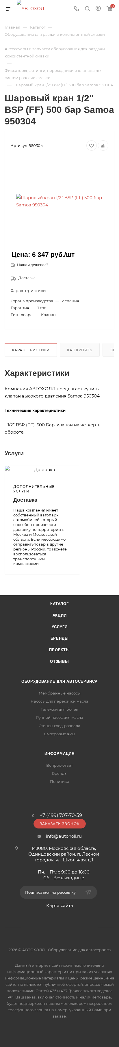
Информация (59, 753)
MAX (81, 928)
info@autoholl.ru (64, 836)
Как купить (79, 350)
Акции (60, 615)
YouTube (67, 928)
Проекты (59, 650)
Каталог (59, 604)
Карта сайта (59, 905)
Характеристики (31, 350)
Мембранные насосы (60, 693)
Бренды (60, 638)
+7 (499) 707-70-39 (61, 815)
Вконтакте (37, 928)
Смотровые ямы (59, 733)
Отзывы (59, 661)
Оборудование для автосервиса (59, 681)
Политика (59, 781)
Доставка (27, 278)
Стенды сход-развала (59, 725)
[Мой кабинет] (98, 9)
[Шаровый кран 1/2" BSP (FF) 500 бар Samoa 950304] (59, 201)
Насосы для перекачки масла (59, 701)
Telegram (52, 928)
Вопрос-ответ (59, 765)
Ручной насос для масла (59, 717)
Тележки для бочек (59, 709)
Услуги (60, 627)
